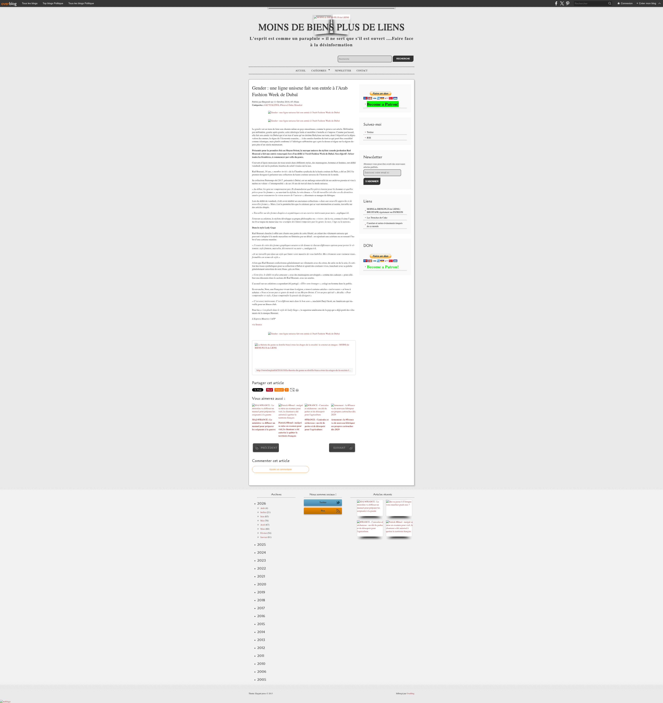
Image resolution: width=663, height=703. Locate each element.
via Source (257, 324)
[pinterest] (567, 3)
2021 (261, 576)
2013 (261, 640)
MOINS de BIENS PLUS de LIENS (331, 26)
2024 (261, 552)
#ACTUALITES (271, 105)
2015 (261, 624)
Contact (362, 70)
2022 (261, 568)
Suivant (339, 447)
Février (263, 533)
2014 (261, 632)
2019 (261, 592)
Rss (323, 510)
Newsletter (343, 70)
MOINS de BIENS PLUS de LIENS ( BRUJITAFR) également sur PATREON (385, 210)
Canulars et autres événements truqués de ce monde (384, 225)
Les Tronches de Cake (377, 217)
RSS (369, 137)
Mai (262, 520)
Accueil (300, 70)
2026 (261, 503)
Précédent (269, 447)
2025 (261, 544)
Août (262, 508)
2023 (261, 560)
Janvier (263, 537)
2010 (261, 664)
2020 (261, 584)
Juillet (263, 512)
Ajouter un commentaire (280, 469)
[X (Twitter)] (562, 3)
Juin (262, 516)
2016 (261, 616)
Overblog (410, 693)
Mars (262, 528)
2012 (261, 648)
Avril (262, 524)
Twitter (370, 132)
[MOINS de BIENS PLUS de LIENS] (331, 17)
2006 (261, 672)
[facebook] (556, 3)
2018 (261, 600)
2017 (261, 608)
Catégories (317, 70)
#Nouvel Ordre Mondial (291, 105)
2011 (260, 656)
